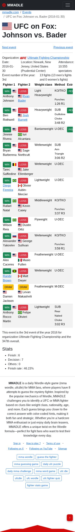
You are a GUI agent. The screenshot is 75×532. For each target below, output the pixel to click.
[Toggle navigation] (68, 5)
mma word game (45, 471)
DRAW (8, 287)
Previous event (63, 47)
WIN (7, 91)
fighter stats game (37, 485)
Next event (9, 47)
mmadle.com (10, 12)
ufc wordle (32, 478)
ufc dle (64, 471)
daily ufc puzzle (52, 464)
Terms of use (53, 443)
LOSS (23, 91)
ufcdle (18, 478)
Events (26, 12)
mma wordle (25, 456)
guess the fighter (47, 456)
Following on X (16, 448)
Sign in (17, 443)
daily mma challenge (19, 471)
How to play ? (33, 443)
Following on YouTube (40, 448)
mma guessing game (26, 464)
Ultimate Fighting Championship (48, 57)
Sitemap (62, 448)
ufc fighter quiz (51, 478)
